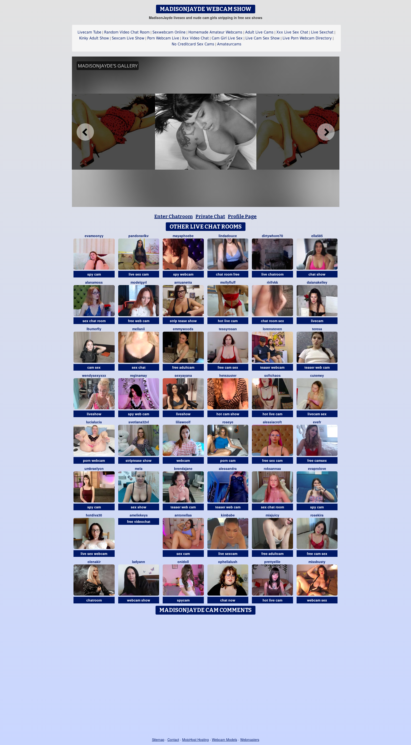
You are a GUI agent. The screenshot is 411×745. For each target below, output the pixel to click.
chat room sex (272, 320)
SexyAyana (183, 375)
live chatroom (272, 274)
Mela (138, 468)
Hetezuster (227, 375)
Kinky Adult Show (94, 38)
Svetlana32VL (138, 422)
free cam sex (228, 367)
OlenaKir (94, 561)
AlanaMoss (94, 282)
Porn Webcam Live (163, 38)
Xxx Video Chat (195, 38)
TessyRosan (228, 328)
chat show (316, 274)
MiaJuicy (272, 515)
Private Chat (210, 216)
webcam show (138, 600)
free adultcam (183, 367)
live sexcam (227, 553)
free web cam (138, 320)
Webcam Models (224, 739)
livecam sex (317, 413)
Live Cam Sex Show (262, 38)
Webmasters (249, 739)
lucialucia (94, 422)
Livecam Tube (89, 32)
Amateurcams (229, 44)
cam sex (94, 367)
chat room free (228, 274)
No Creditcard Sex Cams (193, 44)
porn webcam (94, 460)
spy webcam (183, 274)
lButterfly (94, 328)
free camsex (317, 460)
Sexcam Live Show (128, 38)
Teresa (317, 328)
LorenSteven (272, 328)
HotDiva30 (94, 515)
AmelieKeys (139, 515)
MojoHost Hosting (195, 739)
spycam (183, 600)
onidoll (183, 561)
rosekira (316, 515)
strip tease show (183, 320)
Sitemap (158, 739)
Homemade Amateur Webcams (215, 32)
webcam (183, 460)
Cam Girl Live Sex (227, 38)
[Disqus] (205, 676)
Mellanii (138, 328)
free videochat (138, 521)
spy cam (94, 274)
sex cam (183, 553)
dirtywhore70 (272, 235)
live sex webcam (94, 553)
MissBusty (316, 561)
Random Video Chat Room (127, 32)
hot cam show (227, 413)
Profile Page (242, 216)
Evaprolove (317, 468)
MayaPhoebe (183, 235)
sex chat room (94, 320)
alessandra (228, 468)
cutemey (317, 375)
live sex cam (139, 274)
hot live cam (228, 320)
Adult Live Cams (259, 32)
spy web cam (138, 413)
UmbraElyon (94, 468)
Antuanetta (183, 282)
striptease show (139, 460)
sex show (138, 507)
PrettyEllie (272, 561)
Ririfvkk (272, 282)
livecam (317, 320)
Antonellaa (183, 515)
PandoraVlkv (138, 235)
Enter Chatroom (173, 216)
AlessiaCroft (272, 422)
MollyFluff (227, 282)
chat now (227, 600)
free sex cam (272, 460)
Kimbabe (228, 515)
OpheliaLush (227, 561)
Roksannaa (272, 468)
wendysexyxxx (94, 375)
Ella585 (317, 235)
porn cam (227, 460)
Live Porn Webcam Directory (307, 38)
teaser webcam (272, 367)
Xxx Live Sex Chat (292, 32)
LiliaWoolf (183, 422)
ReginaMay (138, 375)
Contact (173, 739)
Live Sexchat (322, 32)
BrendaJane (183, 468)
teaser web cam (317, 367)
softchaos (272, 375)
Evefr (317, 422)
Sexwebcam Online (169, 32)
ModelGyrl (139, 282)
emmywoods (183, 328)
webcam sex (317, 600)
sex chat (139, 367)
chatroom (94, 600)
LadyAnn (138, 561)
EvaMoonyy (94, 235)
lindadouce (228, 235)
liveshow (94, 413)
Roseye (227, 422)
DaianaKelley (317, 282)
